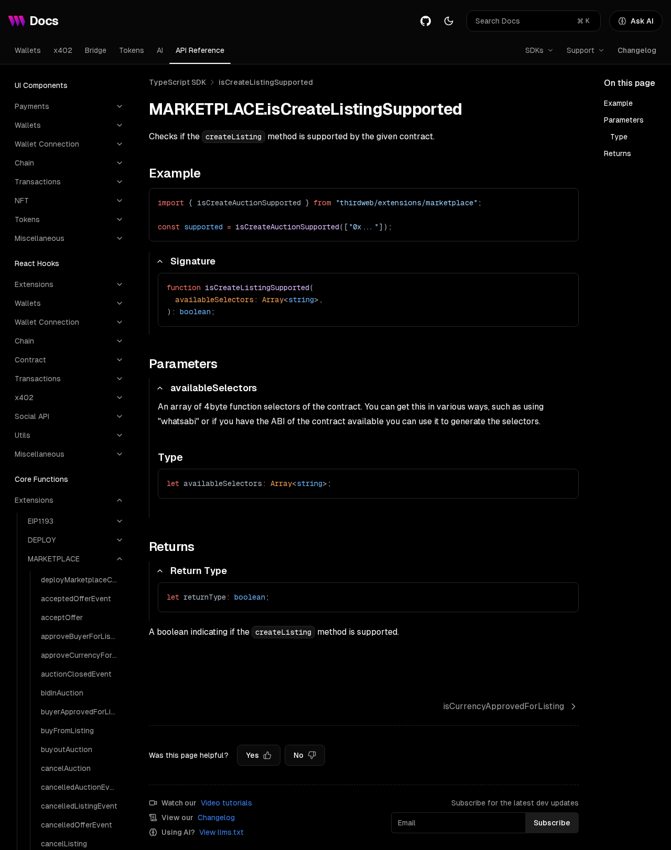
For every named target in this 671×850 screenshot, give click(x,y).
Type (618, 137)
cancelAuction (66, 768)
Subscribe (552, 823)
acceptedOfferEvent (76, 598)
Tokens (131, 50)
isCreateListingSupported (266, 82)
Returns (617, 153)
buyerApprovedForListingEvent (82, 712)
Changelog (637, 50)
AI (160, 50)
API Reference (200, 50)
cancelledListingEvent (79, 806)
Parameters (624, 120)
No (299, 755)
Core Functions (41, 479)
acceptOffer (62, 617)
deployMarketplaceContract (82, 580)
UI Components (41, 85)
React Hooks (37, 263)
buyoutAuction (66, 749)
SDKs (534, 50)
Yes (252, 755)
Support (580, 50)
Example (618, 103)
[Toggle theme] (448, 20)
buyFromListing (67, 730)
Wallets (28, 50)
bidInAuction (62, 693)
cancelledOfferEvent (76, 825)
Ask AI (642, 21)
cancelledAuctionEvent (81, 787)
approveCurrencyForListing (82, 655)
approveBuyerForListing (82, 636)
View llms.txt (221, 832)
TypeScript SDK (177, 82)
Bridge (95, 50)
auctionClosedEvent (76, 674)
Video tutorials (226, 803)
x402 (62, 50)
